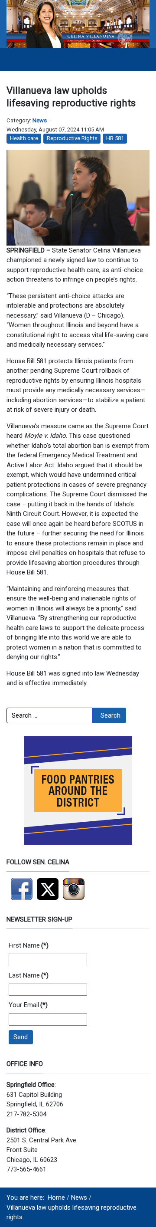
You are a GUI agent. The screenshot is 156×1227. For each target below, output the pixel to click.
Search (110, 715)
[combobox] (49, 715)
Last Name (29, 975)
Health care (24, 138)
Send (20, 1037)
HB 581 (115, 138)
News (39, 120)
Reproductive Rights (72, 138)
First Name (29, 945)
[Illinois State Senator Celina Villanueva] (78, 23)
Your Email (28, 1005)
